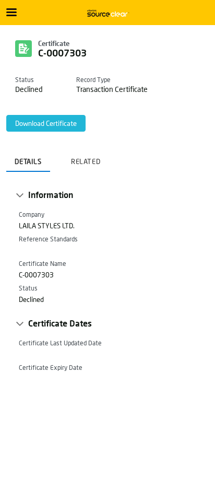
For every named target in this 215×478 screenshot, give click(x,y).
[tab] (28, 158)
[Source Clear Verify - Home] (107, 13)
